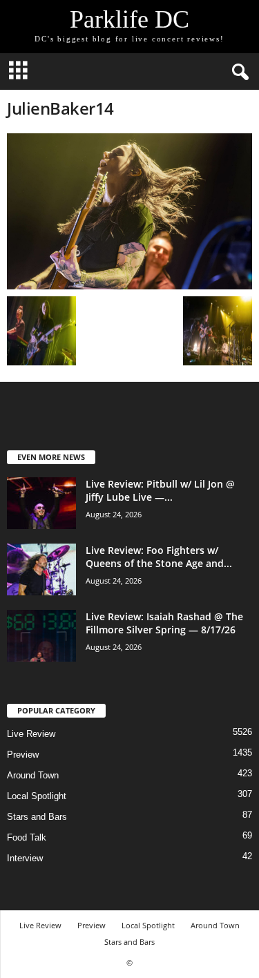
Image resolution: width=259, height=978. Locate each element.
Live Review (31, 734)
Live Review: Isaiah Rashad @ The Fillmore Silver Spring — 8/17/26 (164, 623)
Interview (25, 858)
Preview (23, 754)
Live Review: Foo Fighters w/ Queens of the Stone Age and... (159, 557)
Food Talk (26, 837)
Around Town (33, 775)
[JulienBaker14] (129, 211)
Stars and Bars (37, 817)
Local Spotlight (36, 796)
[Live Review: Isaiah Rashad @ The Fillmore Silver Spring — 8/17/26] (41, 636)
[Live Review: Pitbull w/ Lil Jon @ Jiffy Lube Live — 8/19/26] (41, 503)
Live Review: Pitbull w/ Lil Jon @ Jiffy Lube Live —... (160, 490)
